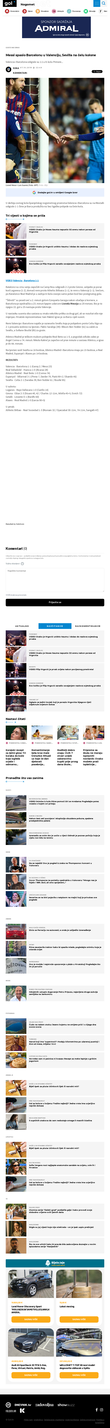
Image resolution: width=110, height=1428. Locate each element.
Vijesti (30, 11)
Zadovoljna (44, 1405)
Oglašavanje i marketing (54, 1419)
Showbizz (45, 11)
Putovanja (76, 11)
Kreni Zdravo (22, 1411)
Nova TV (8, 1405)
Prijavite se (55, 602)
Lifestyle (60, 11)
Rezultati (9, 524)
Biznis (106, 11)
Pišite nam (28, 1419)
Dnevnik (23, 1405)
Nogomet (28, 4)
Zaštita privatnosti (87, 1419)
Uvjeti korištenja (72, 1419)
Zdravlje (92, 11)
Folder (11, 1411)
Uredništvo (38, 1419)
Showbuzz (66, 1405)
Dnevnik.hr (14, 11)
